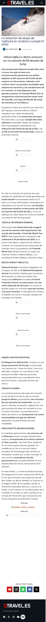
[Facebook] (29, 589)
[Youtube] (9, 589)
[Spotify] (23, 589)
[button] (4, 2)
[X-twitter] (36, 589)
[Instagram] (16, 589)
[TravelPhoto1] (23, 547)
